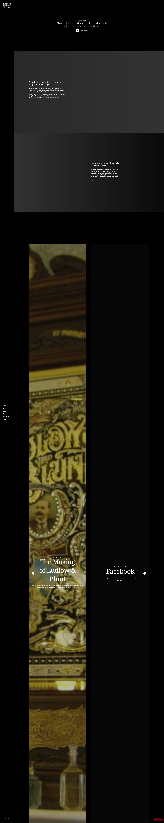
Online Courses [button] (95, 181)
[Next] (144, 573)
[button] (77, 30)
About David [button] (32, 102)
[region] (82, 25)
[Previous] (33, 573)
